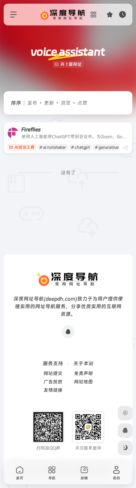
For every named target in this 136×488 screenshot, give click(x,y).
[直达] (125, 148)
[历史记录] (122, 14)
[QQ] (68, 331)
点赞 (82, 103)
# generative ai (109, 147)
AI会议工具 (24, 147)
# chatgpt (80, 147)
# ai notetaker (52, 147)
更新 (49, 103)
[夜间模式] (125, 448)
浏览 (66, 103)
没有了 (68, 173)
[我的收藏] (109, 14)
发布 (32, 103)
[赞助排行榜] (125, 413)
